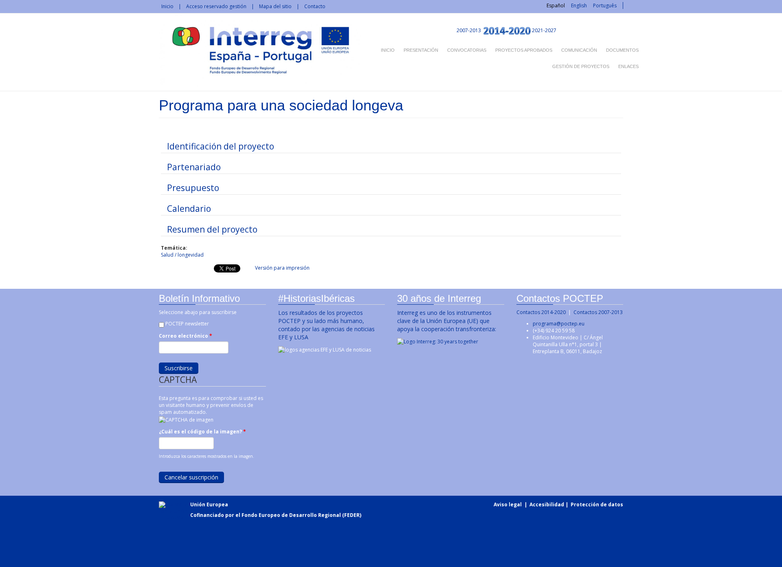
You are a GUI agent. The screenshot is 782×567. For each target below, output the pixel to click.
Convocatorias (466, 50)
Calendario (189, 208)
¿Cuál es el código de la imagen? (202, 431)
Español (556, 5)
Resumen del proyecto (212, 229)
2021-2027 (544, 30)
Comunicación (579, 50)
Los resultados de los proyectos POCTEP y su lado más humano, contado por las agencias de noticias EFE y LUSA (326, 325)
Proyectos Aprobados (523, 50)
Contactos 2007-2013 (598, 312)
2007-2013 (468, 30)
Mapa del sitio (275, 6)
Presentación (421, 50)
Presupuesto (193, 187)
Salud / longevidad (182, 254)
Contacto (314, 6)
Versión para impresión (282, 267)
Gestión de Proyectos (580, 66)
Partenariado (194, 167)
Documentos (622, 50)
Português (605, 5)
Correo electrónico (185, 335)
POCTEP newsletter (187, 323)
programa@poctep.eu (558, 323)
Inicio (167, 6)
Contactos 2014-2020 (541, 312)
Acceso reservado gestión (216, 6)
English (579, 5)
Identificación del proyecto (220, 146)
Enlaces (628, 66)
